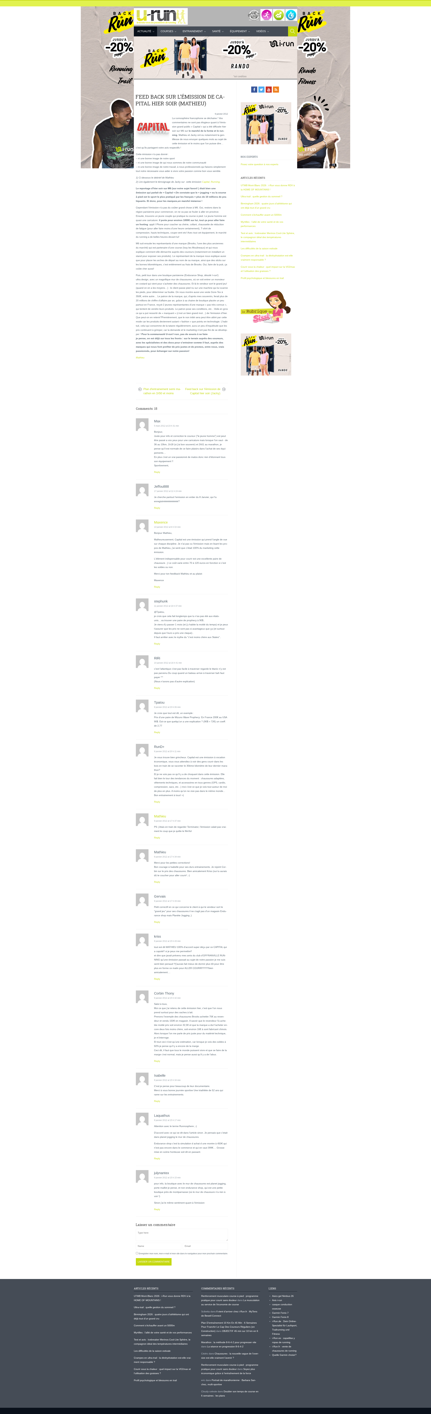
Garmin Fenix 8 (280, 1317)
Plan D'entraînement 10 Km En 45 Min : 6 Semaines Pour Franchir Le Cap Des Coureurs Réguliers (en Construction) (229, 1327)
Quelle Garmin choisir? (284, 1355)
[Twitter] (261, 90)
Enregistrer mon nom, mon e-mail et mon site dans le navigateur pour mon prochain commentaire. (183, 1253)
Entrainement (193, 31)
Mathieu (140, 357)
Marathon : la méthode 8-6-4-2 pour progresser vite (228, 1342)
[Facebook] (254, 90)
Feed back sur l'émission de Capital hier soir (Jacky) (202, 391)
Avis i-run (277, 1300)
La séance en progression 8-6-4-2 (225, 1346)
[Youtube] (269, 90)
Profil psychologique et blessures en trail (262, 278)
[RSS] (276, 90)
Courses (167, 31)
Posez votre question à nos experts (259, 164)
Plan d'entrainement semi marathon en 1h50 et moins (162, 391)
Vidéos (261, 31)
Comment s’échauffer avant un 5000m (261, 214)
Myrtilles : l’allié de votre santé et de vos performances (163, 1332)
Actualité (144, 31)
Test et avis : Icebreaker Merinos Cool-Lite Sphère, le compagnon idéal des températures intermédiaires (268, 237)
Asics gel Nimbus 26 (283, 1296)
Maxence (161, 522)
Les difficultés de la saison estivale (259, 248)
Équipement (238, 31)
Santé (216, 31)
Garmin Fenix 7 (280, 1312)
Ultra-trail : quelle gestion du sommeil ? (261, 196)
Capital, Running (211, 181)
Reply (157, 472)
